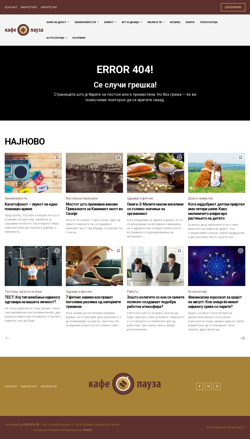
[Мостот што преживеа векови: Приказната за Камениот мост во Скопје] (94, 173)
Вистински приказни (82, 198)
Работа (132, 291)
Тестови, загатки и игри (23, 291)
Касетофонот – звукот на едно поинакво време (31, 206)
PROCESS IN (31, 424)
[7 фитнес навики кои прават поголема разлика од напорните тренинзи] (94, 266)
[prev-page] (8, 338)
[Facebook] (199, 386)
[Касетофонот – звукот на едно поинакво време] (33, 173)
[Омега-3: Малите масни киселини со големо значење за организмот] (155, 173)
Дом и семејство (200, 198)
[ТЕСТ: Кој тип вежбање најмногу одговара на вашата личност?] (33, 266)
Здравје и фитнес (140, 198)
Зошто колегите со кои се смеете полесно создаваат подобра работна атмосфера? (155, 302)
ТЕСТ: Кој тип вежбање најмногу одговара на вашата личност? (32, 299)
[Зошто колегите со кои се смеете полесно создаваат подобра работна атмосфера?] (155, 266)
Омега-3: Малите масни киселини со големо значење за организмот (155, 209)
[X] (217, 386)
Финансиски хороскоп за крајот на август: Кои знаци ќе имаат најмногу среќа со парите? (215, 302)
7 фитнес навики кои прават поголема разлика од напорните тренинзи (93, 302)
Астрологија (197, 291)
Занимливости (16, 198)
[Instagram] (208, 386)
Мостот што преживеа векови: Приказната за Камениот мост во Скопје (94, 209)
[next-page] (242, 338)
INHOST (87, 430)
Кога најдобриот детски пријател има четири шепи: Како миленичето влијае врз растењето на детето (216, 211)
